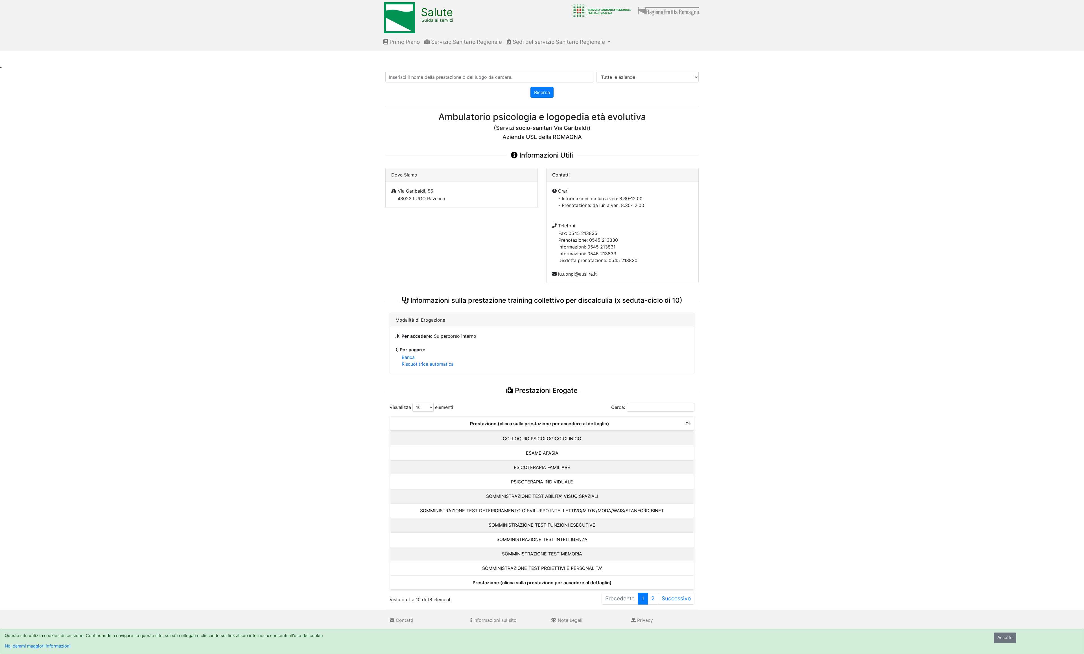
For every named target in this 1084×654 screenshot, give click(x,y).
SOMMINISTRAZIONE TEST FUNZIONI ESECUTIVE (542, 525)
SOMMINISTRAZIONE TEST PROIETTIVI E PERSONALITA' (542, 568)
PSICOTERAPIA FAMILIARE (542, 467)
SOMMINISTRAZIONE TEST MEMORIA (542, 554)
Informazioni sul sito (494, 620)
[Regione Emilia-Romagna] (669, 10)
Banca (408, 357)
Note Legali (569, 620)
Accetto (1005, 637)
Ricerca (542, 92)
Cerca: (618, 407)
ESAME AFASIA (542, 453)
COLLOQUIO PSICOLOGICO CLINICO (542, 438)
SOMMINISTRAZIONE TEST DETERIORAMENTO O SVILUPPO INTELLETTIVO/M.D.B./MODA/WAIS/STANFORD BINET (542, 510)
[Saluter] (600, 10)
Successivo (676, 598)
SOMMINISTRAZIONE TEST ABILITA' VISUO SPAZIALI (542, 496)
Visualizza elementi (421, 407)
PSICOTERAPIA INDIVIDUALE (542, 482)
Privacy (644, 620)
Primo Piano (404, 42)
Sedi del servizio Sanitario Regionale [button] (558, 42)
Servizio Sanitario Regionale (466, 42)
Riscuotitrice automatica (428, 364)
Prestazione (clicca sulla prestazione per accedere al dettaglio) (539, 423)
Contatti (403, 620)
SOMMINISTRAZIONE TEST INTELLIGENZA (542, 539)
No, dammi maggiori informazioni (38, 646)
